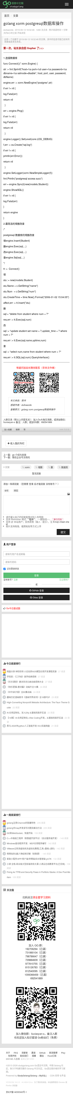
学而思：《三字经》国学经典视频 (21, 676)
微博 (18, 429)
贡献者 (25, 1052)
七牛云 (63, 1075)
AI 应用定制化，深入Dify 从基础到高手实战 (26, 712)
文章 (15, 15)
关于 (8, 1052)
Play (63, 1052)
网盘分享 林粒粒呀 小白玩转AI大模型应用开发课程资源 (32, 671)
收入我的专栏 (17, 443)
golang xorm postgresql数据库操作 (38, 409)
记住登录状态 (13, 568)
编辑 (6, 490)
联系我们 (24, 1055)
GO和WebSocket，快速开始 (20, 833)
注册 (16, 579)
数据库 (64, 467)
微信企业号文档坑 (21, 457)
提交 (63, 532)
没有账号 (50, 483)
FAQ (16, 1052)
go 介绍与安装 (19, 454)
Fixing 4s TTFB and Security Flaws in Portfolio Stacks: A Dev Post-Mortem (38, 874)
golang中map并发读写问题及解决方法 (24, 827)
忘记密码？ (64, 579)
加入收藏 (8, 429)
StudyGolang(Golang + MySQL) (32, 1075)
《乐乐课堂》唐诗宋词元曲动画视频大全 (25, 681)
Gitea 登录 (37, 597)
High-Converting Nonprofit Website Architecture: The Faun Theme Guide (38, 705)
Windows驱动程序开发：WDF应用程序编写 (26, 843)
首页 (6, 15)
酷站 (42, 1055)
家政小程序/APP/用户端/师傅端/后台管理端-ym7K (29, 858)
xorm (27, 467)
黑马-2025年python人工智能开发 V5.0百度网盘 (28, 725)
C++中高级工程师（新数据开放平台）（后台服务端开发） (33, 838)
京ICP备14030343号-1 (16, 1091)
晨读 (33, 1052)
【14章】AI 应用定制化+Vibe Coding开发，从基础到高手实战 (35, 717)
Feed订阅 (52, 1055)
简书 (23, 400)
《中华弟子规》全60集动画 (19, 691)
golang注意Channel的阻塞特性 (21, 822)
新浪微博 (53, 1052)
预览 (16, 490)
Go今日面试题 (13, 608)
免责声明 (12, 1055)
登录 (31, 483)
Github (42, 1052)
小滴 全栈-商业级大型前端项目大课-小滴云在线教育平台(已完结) (36, 863)
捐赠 (34, 1055)
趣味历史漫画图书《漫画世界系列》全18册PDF (28, 697)
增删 (39, 467)
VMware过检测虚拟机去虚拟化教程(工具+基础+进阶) (31, 848)
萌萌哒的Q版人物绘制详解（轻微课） (24, 853)
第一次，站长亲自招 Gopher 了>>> (23, 48)
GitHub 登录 (37, 590)
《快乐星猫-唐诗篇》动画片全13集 (22, 686)
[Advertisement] (27, 635)
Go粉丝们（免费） (48, 1037)
